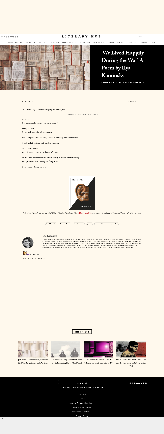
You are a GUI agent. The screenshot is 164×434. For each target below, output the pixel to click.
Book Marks (131, 42)
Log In (154, 42)
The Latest (82, 331)
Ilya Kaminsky (29, 101)
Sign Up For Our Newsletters (82, 403)
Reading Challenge (115, 42)
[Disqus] (82, 278)
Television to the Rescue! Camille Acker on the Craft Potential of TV (98, 361)
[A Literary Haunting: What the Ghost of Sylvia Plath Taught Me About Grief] (65, 355)
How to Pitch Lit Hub (82, 407)
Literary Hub (82, 36)
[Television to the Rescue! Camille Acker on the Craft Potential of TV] (98, 355)
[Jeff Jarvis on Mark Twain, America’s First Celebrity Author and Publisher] (33, 355)
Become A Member (69, 42)
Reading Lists (98, 42)
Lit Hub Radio (85, 42)
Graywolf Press (65, 224)
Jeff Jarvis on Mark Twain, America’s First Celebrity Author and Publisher (33, 361)
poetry (89, 224)
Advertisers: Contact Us (82, 411)
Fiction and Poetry (33, 42)
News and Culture (51, 42)
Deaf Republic (85, 213)
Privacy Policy (82, 416)
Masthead (82, 394)
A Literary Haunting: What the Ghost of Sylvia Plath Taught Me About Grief (66, 361)
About (82, 398)
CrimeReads (144, 42)
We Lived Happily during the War (107, 224)
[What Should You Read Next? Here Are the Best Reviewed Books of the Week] (131, 355)
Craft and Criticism (14, 42)
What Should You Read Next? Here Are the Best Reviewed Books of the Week (131, 363)
